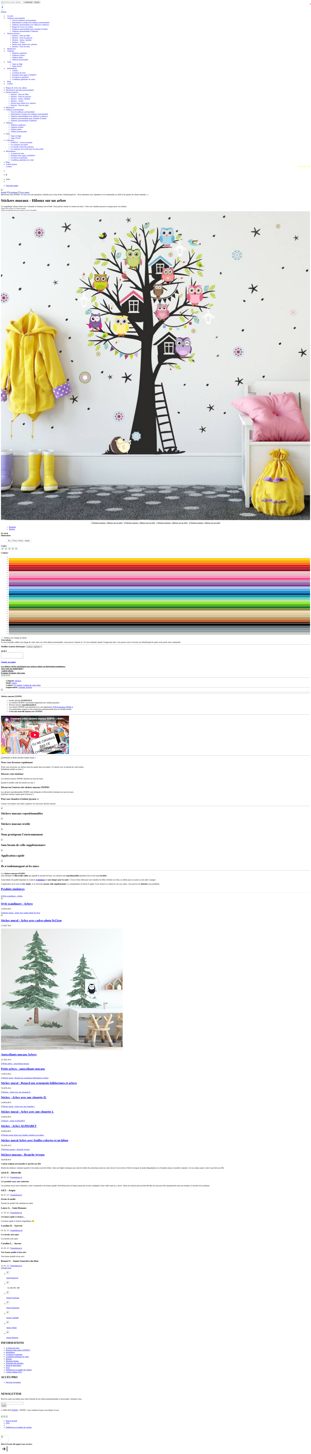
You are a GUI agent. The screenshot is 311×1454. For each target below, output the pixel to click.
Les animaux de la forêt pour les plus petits (27, 149)
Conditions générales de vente (23, 79)
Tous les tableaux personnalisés (24, 20)
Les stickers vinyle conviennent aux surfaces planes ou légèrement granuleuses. (33, 666)
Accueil (10, 16)
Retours (9, 1359)
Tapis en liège (17, 64)
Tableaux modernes (19, 53)
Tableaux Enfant (18, 55)
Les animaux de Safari (19, 145)
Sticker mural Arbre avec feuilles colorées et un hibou (34, 1140)
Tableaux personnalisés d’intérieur (25, 31)
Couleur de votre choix (32, 685)
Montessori (11, 49)
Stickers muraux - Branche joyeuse (23, 1154)
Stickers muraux (13, 33)
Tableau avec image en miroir (15, 638)
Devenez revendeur (13, 1382)
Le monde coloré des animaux (22, 147)
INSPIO (15, 1410)
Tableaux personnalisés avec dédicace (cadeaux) (30, 25)
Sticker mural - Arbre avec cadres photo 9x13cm (31, 920)
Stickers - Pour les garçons (22, 38)
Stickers (12, 529)
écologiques (40, 880)
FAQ (8, 1368)
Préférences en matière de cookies (19, 1370)
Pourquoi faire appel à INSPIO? (24, 75)
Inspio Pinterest (12, 1338)
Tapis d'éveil (17, 66)
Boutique (12, 527)
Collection (10, 140)
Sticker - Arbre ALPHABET (19, 1126)
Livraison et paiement (20, 77)
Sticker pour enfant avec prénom (24, 44)
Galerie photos (11, 164)
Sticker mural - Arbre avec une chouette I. (27, 1111)
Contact (15, 71)
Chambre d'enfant (25, 687)
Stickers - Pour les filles (21, 36)
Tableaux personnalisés (16, 18)
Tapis (9, 62)
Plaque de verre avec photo (22, 27)
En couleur (18, 685)
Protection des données (14, 1363)
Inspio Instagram (12, 1308)
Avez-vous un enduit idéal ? (12, 669)
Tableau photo (17, 57)
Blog (9, 81)
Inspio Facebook (12, 1298)
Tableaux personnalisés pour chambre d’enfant (30, 29)
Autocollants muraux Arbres (19, 1054)
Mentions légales (12, 1361)
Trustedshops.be (16, 1230)
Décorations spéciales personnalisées (20, 90)
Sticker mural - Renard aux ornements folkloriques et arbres (39, 1083)
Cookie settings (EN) (14, 1372)
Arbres (14, 683)
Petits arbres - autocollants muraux (23, 1068)
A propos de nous (19, 73)
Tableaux (10, 51)
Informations (12, 68)
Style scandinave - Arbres (17, 903)
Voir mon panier (12, 186)
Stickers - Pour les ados (21, 47)
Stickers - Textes (18, 42)
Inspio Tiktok (11, 1328)
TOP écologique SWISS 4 (63, 707)
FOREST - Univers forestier (21, 142)
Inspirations (10, 1352)
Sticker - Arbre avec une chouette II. (23, 1097)
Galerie (10, 84)
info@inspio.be (12, 1278)
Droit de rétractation (13, 1365)
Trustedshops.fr (16, 1177)
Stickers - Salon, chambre (22, 40)
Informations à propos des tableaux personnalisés (30, 22)
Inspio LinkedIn (12, 1318)
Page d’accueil (11, 1421)
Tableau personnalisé (20, 60)
